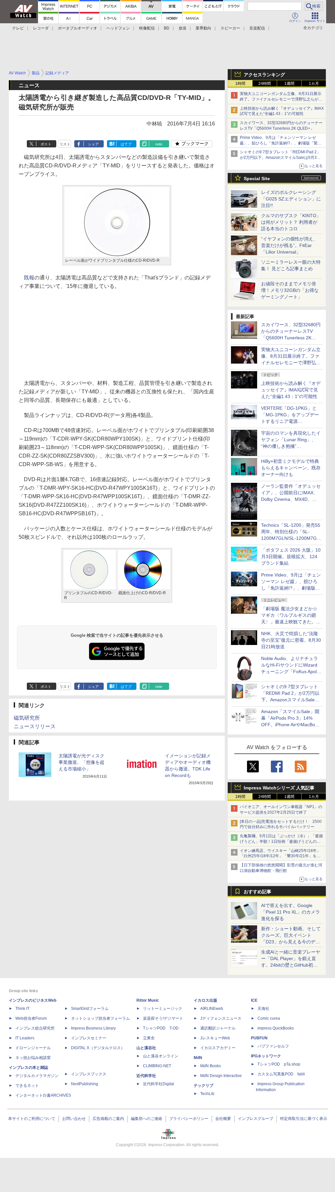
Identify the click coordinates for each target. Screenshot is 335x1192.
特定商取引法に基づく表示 (303, 1118)
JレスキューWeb (215, 1038)
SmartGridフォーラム (90, 1008)
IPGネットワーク (266, 1056)
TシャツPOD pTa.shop (278, 1064)
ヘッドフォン (118, 28)
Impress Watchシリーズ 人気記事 (279, 787)
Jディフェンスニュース (220, 1018)
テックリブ (203, 1085)
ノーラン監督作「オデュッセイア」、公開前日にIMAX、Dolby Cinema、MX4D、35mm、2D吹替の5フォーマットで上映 (291, 499)
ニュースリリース (35, 726)
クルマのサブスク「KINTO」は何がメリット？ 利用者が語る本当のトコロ (291, 222)
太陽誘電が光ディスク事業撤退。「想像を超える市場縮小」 (81, 762)
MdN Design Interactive (221, 1075)
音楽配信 (257, 28)
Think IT (22, 1008)
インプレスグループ (255, 1118)
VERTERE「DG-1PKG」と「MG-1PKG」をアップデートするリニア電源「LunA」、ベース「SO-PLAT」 (290, 421)
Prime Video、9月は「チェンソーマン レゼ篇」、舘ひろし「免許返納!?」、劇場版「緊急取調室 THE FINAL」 (281, 143)
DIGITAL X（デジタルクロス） (98, 1048)
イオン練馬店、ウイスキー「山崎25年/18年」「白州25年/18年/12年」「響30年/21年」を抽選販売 (280, 856)
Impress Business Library (93, 1028)
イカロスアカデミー (218, 1048)
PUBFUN (259, 1038)
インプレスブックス (88, 1074)
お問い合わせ (74, 1118)
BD (166, 28)
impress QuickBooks (275, 1028)
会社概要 (223, 1118)
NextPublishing (84, 1084)
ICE (254, 1000)
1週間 (289, 83)
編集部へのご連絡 (146, 1118)
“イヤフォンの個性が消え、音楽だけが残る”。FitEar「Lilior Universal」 (289, 245)
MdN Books (210, 1066)
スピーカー (230, 28)
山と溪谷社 (146, 1048)
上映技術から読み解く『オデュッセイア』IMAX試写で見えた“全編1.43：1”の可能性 (291, 390)
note (158, 144)
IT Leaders (24, 1038)
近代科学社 (146, 1075)
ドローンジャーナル (33, 1048)
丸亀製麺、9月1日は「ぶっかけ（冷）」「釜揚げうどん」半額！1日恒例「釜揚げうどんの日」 (281, 841)
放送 (182, 28)
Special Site (257, 178)
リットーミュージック (162, 1008)
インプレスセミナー (88, 1038)
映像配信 (147, 28)
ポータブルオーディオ (77, 28)
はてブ (126, 144)
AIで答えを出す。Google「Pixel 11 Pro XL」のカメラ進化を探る (290, 912)
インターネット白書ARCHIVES (43, 1095)
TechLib (207, 1093)
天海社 (263, 1008)
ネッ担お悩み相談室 (33, 1057)
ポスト (46, 144)
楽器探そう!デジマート (163, 1018)
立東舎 (149, 1038)
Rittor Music (147, 1000)
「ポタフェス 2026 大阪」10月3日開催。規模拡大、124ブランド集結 (291, 556)
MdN (198, 1057)
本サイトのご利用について (31, 1118)
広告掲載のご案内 (108, 1118)
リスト (65, 144)
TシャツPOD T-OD (161, 1028)
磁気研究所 (27, 718)
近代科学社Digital (158, 1084)
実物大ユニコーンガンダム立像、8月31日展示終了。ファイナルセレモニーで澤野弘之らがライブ (281, 99)
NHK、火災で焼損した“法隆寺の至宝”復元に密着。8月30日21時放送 (291, 640)
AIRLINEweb (211, 1008)
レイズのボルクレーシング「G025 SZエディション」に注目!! (291, 199)
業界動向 (203, 28)
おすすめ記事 (257, 891)
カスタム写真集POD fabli (281, 1074)
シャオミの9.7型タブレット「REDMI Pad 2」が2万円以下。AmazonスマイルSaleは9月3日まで (280, 157)
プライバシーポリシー (188, 1118)
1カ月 (314, 83)
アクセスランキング (264, 74)
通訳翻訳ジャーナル (218, 1028)
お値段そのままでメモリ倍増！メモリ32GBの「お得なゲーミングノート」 (290, 290)
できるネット (27, 1085)
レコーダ (41, 28)
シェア (93, 144)
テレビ (18, 28)
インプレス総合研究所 (35, 1028)
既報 (29, 277)
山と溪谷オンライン (160, 1056)
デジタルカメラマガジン (37, 1075)
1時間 (240, 83)
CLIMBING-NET (157, 1066)
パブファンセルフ (273, 1046)
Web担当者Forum (31, 1018)
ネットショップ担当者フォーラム (100, 1018)
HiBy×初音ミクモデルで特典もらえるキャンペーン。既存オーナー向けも (291, 468)
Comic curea (268, 1018)
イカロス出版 (205, 1000)
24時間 (264, 83)
